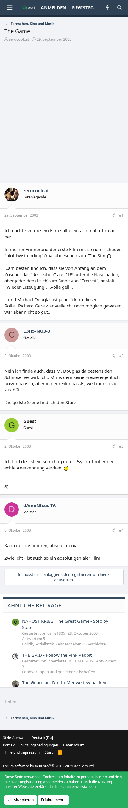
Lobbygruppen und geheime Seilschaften (58, 671)
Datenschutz (73, 745)
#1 (121, 215)
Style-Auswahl (14, 737)
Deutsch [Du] (42, 737)
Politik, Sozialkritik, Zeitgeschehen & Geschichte (64, 644)
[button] (9, 7)
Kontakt (9, 745)
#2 (121, 355)
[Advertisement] (64, 114)
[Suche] (119, 7)
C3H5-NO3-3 (36, 331)
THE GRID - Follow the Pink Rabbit (57, 655)
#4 (121, 530)
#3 (121, 446)
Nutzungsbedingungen (39, 745)
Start (49, 752)
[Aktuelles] (107, 7)
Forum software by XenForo (49, 766)
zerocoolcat (19, 39)
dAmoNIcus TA (39, 505)
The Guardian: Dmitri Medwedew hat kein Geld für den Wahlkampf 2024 (65, 686)
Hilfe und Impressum (22, 752)
